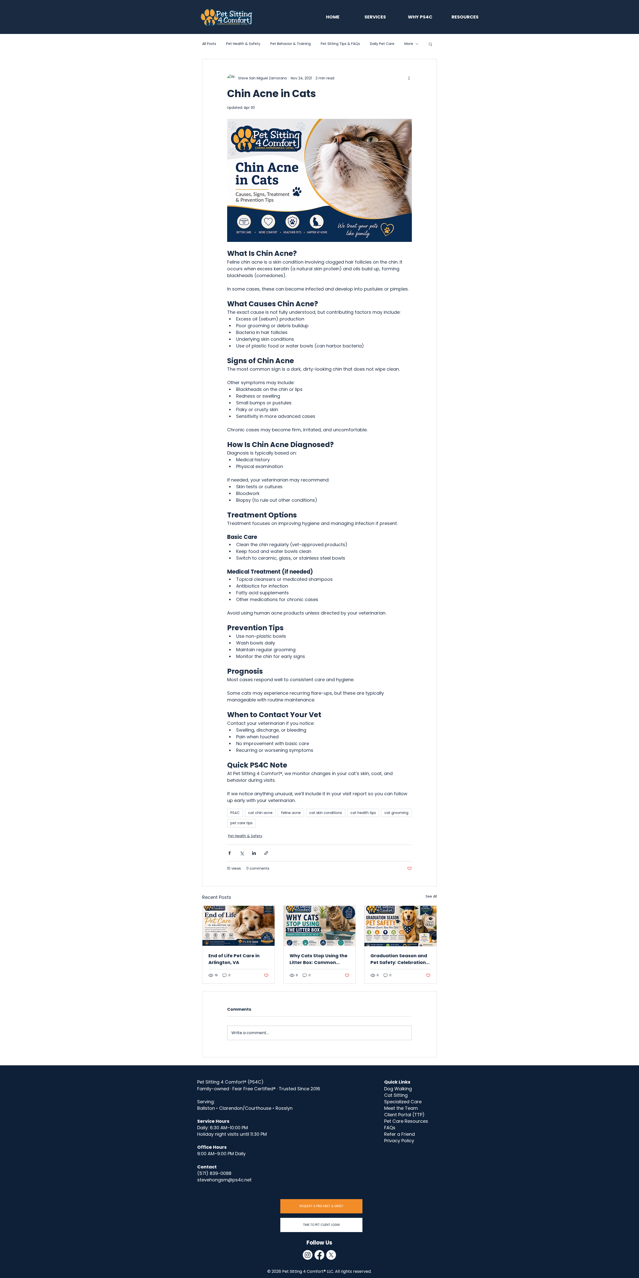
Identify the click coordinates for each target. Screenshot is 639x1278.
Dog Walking (398, 1089)
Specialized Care (403, 1102)
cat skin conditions (325, 812)
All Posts (209, 43)
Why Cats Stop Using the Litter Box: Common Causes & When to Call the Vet (318, 959)
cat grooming (396, 812)
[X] (331, 1255)
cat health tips (363, 812)
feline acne (291, 812)
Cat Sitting (396, 1095)
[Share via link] (266, 853)
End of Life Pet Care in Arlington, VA (234, 959)
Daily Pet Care (382, 43)
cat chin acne (260, 812)
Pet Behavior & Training (290, 43)
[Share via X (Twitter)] (241, 853)
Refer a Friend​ (399, 1134)
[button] (430, 44)
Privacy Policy (399, 1140)
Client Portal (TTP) (404, 1115)
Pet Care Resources (406, 1121)
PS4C (235, 812)
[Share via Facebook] (229, 853)
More (408, 43)
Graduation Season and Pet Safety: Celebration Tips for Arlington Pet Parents (398, 959)
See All (431, 896)
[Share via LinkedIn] (254, 853)
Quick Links (397, 1082)
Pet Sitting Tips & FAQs (340, 43)
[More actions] (409, 78)
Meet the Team (401, 1108)
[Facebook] (319, 1255)
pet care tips (241, 822)
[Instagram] (308, 1255)
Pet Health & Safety (243, 43)
